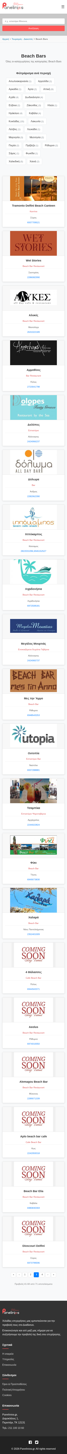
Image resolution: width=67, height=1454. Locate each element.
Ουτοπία (33, 753)
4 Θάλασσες (34, 972)
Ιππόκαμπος (33, 534)
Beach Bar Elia (33, 1191)
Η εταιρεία (7, 1353)
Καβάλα (35, 113)
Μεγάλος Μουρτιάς (33, 643)
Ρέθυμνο (51, 145)
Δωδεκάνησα (34, 97)
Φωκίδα (32, 153)
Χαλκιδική (16, 161)
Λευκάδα (33, 129)
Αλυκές (33, 315)
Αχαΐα (14, 97)
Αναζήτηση (33, 28)
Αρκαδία (15, 89)
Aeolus (33, 1027)
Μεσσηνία (37, 137)
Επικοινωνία (9, 1365)
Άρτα (32, 89)
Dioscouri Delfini (33, 1245)
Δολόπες (34, 424)
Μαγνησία (16, 137)
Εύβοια (14, 105)
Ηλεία (52, 105)
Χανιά (34, 161)
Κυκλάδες (16, 121)
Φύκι (33, 862)
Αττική (48, 89)
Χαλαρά (33, 917)
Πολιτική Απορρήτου (13, 1389)
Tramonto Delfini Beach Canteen (33, 205)
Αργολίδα (45, 81)
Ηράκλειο (15, 113)
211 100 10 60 (16, 1428)
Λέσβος (15, 129)
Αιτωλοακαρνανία (20, 81)
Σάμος (14, 153)
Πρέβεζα (32, 145)
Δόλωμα (33, 479)
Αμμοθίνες (34, 370)
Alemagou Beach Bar (33, 1081)
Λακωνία (37, 121)
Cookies (7, 1395)
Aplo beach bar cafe (33, 1136)
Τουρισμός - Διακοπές (22, 39)
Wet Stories (33, 260)
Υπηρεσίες (8, 1359)
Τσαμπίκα (33, 808)
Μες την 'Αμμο (33, 698)
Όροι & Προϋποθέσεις (14, 1384)
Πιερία (14, 145)
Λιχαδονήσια (33, 589)
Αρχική (5, 39)
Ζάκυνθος (34, 105)
